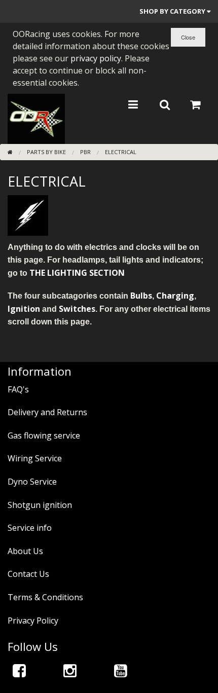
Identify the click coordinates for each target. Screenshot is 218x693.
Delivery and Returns (47, 412)
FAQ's (18, 389)
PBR (85, 152)
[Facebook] (19, 670)
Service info (30, 527)
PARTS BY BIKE (46, 152)
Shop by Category (173, 11)
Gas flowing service (44, 435)
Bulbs (141, 295)
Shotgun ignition (40, 504)
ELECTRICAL (120, 152)
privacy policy (95, 58)
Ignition (24, 308)
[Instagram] (70, 670)
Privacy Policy (33, 620)
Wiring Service (35, 458)
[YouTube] (120, 670)
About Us (25, 551)
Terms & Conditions (45, 597)
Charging (175, 295)
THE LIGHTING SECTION (77, 272)
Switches (77, 308)
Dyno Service (32, 481)
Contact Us (28, 573)
